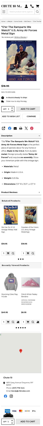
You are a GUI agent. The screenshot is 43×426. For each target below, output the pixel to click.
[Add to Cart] (8, 253)
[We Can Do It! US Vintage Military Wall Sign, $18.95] (10, 215)
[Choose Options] (8, 322)
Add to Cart (28, 109)
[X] (26, 128)
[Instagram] (11, 396)
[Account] (26, 6)
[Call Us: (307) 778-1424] (31, 6)
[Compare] (18, 322)
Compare (31, 116)
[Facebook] (9, 128)
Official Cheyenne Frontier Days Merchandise (28, 302)
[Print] (20, 128)
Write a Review (20, 37)
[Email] (15, 128)
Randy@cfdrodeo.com (20, 391)
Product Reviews (9, 192)
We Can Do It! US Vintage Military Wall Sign (9, 229)
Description (6, 136)
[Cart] (37, 6)
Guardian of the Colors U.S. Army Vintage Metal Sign (29, 229)
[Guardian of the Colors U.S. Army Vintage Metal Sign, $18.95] (30, 215)
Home (3, 21)
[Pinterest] (31, 128)
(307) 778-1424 (18, 388)
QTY (4, 109)
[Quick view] (13, 253)
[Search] (37, 11)
